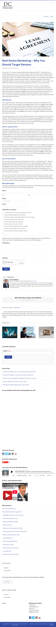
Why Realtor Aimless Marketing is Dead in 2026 (16, 385)
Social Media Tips (7, 538)
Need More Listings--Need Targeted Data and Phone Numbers (19, 217)
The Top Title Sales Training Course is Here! (15, 381)
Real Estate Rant (7, 525)
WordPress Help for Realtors (11, 554)
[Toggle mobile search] (50, 2)
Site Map (25, 623)
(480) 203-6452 (34, 612)
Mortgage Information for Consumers (13, 515)
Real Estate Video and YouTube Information (15, 531)
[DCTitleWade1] (6, 280)
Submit (6, 269)
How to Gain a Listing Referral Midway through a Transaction (19, 378)
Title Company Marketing (10, 541)
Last (29, 195)
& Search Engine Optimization (42, 623)
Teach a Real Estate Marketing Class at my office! (16, 226)
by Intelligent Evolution (51, 624)
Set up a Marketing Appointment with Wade (15, 215)
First (3, 195)
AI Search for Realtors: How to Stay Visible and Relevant (18, 375)
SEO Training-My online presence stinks (14, 219)
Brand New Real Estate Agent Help (12, 512)
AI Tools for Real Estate (9, 508)
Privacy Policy (15, 625)
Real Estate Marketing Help (10, 521)
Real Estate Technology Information (13, 528)
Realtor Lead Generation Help (11, 535)
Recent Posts (10, 277)
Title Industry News (8, 544)
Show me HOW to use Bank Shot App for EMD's (15, 230)
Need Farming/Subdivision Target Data (13, 221)
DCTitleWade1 (14, 280)
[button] (3, 332)
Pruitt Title (34, 281)
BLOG (4, 603)
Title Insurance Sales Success (11, 548)
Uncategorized (7, 551)
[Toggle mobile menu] (53, 2)
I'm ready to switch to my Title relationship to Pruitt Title (18, 212)
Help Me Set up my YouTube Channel (13, 224)
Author (4, 277)
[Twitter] (6, 289)
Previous (46, 16)
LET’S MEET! (7, 582)
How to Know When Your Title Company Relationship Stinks (19, 371)
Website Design (33, 623)
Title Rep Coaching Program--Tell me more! (14, 228)
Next (51, 16)
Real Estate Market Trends (10, 518)
